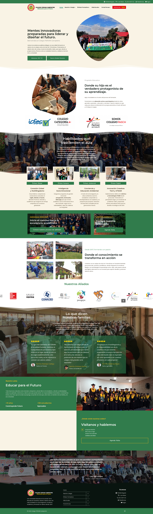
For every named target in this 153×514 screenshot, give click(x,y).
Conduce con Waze (90, 435)
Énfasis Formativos (68, 497)
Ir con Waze (120, 1)
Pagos (148, 1)
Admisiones (117, 7)
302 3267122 (130, 1)
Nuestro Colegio (67, 493)
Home (61, 7)
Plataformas (140, 1)
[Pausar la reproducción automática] (123, 300)
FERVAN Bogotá (109, 1)
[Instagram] (125, 511)
